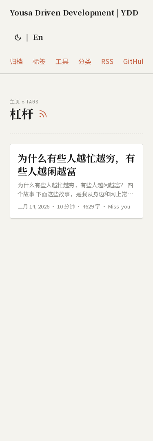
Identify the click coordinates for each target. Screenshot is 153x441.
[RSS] (43, 114)
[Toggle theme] (18, 36)
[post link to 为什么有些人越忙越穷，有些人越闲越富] (76, 181)
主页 (15, 102)
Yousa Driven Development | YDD (74, 12)
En (38, 36)
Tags (32, 102)
